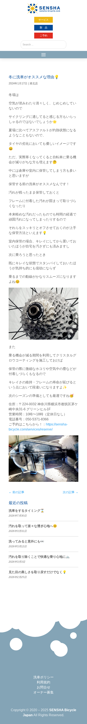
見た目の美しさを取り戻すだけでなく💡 (38, 572)
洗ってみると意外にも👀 (26, 541)
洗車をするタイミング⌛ (26, 510)
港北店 (34, 83)
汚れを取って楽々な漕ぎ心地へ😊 (33, 526)
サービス (43, 19)
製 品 (43, 27)
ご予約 (43, 35)
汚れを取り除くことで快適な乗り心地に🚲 (39, 556)
